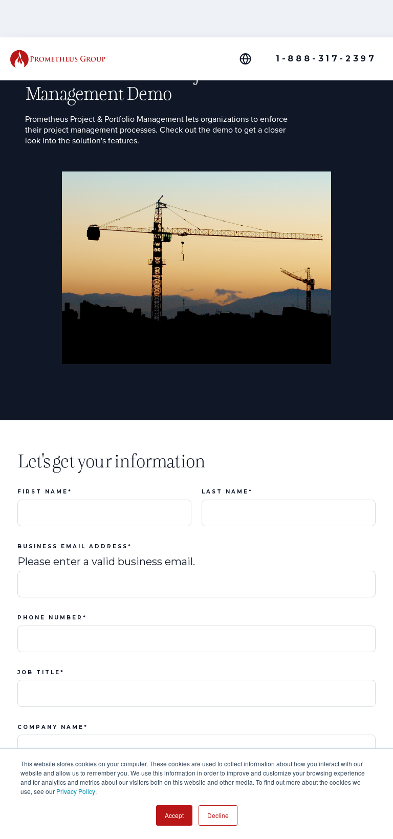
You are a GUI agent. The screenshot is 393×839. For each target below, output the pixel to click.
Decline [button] (218, 815)
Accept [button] (174, 815)
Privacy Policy (75, 791)
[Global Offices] (251, 59)
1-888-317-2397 (326, 58)
